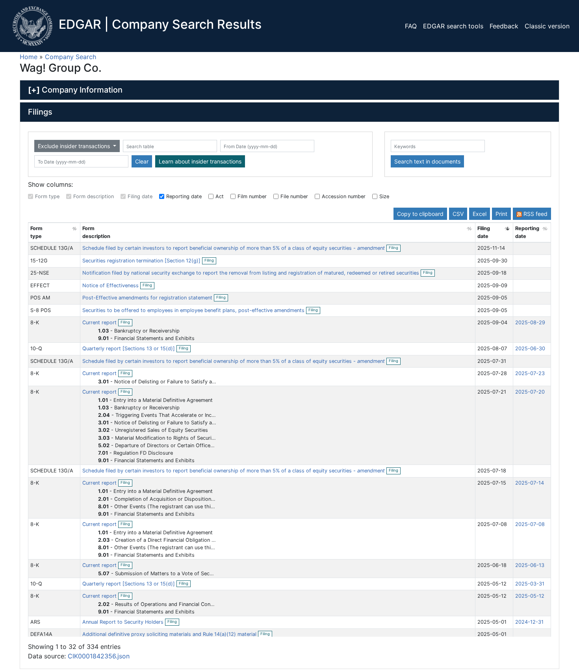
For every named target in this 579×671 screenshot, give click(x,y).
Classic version (547, 26)
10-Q (36, 348)
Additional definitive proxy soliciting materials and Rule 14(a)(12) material (170, 634)
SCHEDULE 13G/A (51, 248)
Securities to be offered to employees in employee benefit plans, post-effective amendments (194, 310)
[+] (34, 90)
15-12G (39, 261)
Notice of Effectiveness (111, 285)
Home (28, 57)
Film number (252, 196)
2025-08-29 (530, 322)
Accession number (344, 196)
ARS (35, 622)
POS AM (40, 298)
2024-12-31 (529, 622)
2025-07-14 (529, 483)
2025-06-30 (530, 348)
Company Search (70, 57)
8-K (34, 322)
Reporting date (184, 196)
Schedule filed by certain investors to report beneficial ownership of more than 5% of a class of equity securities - (233, 248)
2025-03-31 (529, 584)
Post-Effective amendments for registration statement (148, 298)
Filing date (140, 196)
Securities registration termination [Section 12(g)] (142, 261)
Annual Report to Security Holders (123, 622)
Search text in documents (427, 161)
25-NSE (39, 273)
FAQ (411, 26)
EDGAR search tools (453, 26)
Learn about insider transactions (200, 161)
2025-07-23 (530, 373)
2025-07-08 (530, 524)
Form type (47, 196)
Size (384, 196)
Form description (93, 196)
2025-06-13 (529, 565)
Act (219, 196)
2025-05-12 (529, 596)
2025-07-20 (530, 392)
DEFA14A (41, 634)
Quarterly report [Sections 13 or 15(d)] (129, 348)
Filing (395, 248)
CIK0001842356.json (99, 656)
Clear (141, 161)
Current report (100, 322)
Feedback (504, 26)
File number (294, 196)
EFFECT (40, 285)
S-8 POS (40, 310)
